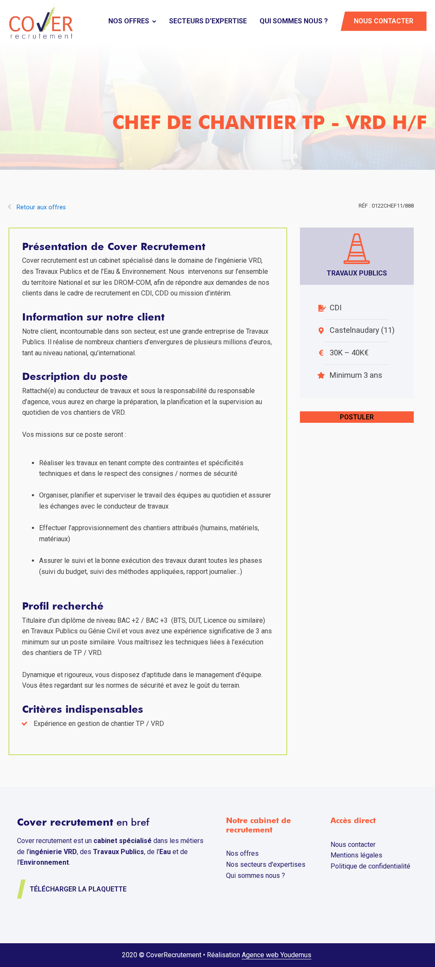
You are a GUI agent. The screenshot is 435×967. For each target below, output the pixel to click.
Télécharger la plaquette (78, 889)
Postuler (357, 417)
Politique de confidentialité (370, 866)
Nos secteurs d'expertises (265, 864)
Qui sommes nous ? (294, 21)
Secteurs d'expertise (208, 21)
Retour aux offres (41, 207)
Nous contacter (383, 21)
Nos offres (128, 21)
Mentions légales (356, 855)
